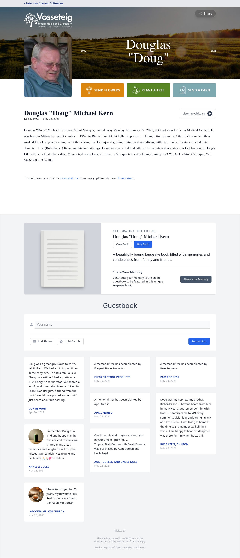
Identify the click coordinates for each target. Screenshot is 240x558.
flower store (126, 178)
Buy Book (143, 244)
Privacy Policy (109, 541)
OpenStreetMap (124, 547)
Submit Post (199, 341)
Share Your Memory (196, 279)
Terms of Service (130, 541)
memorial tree (69, 178)
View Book (122, 244)
